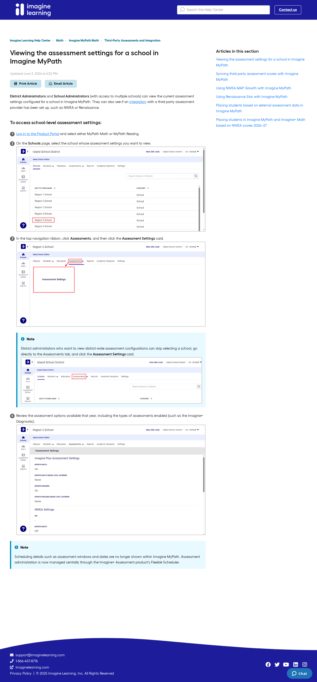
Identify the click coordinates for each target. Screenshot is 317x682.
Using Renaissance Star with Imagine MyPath (252, 97)
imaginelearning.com (32, 667)
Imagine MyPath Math (84, 40)
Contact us (288, 10)
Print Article (28, 83)
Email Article (63, 83)
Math (59, 40)
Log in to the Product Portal (37, 134)
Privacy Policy (21, 673)
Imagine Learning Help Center (30, 40)
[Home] (33, 9)
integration (137, 102)
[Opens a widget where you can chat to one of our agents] (299, 674)
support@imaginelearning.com (40, 655)
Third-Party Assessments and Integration (132, 40)
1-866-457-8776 (27, 661)
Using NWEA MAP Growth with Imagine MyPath (253, 88)
